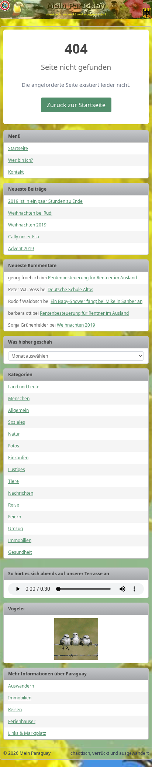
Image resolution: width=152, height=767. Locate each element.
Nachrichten (20, 493)
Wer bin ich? (20, 160)
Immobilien (19, 540)
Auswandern (21, 686)
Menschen (19, 398)
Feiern (14, 517)
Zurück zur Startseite (76, 105)
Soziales (16, 422)
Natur (14, 434)
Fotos (13, 446)
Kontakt (16, 172)
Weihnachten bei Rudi (30, 213)
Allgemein (18, 410)
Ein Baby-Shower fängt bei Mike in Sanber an (96, 301)
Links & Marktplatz (27, 733)
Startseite (18, 148)
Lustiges (16, 469)
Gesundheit (20, 552)
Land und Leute (23, 387)
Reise (13, 505)
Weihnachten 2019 (27, 225)
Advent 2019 (21, 248)
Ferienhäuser (21, 721)
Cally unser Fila (23, 236)
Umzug (15, 528)
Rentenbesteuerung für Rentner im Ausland (92, 278)
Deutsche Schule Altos (70, 289)
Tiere (13, 481)
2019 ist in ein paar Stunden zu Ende (45, 201)
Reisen (15, 709)
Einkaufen (18, 457)
